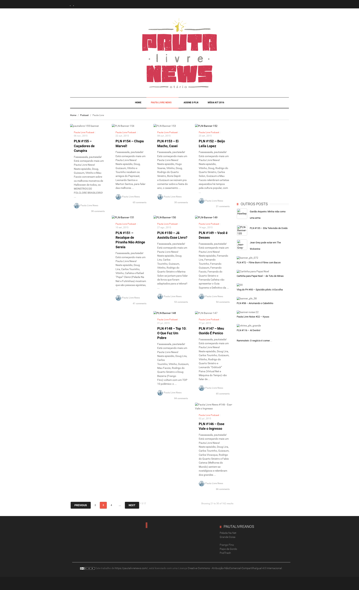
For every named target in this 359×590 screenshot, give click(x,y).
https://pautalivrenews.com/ (131, 568)
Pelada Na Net (228, 532)
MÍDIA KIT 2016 (216, 102)
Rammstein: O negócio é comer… (254, 340)
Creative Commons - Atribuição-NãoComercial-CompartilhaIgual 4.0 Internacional (235, 568)
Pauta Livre (79, 132)
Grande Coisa (227, 536)
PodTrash (225, 552)
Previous (80, 505)
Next (132, 505)
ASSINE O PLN (191, 102)
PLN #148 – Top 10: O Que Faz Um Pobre (171, 333)
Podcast (84, 115)
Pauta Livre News (161, 102)
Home (138, 102)
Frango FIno (227, 544)
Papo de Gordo (228, 548)
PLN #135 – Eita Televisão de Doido (269, 228)
